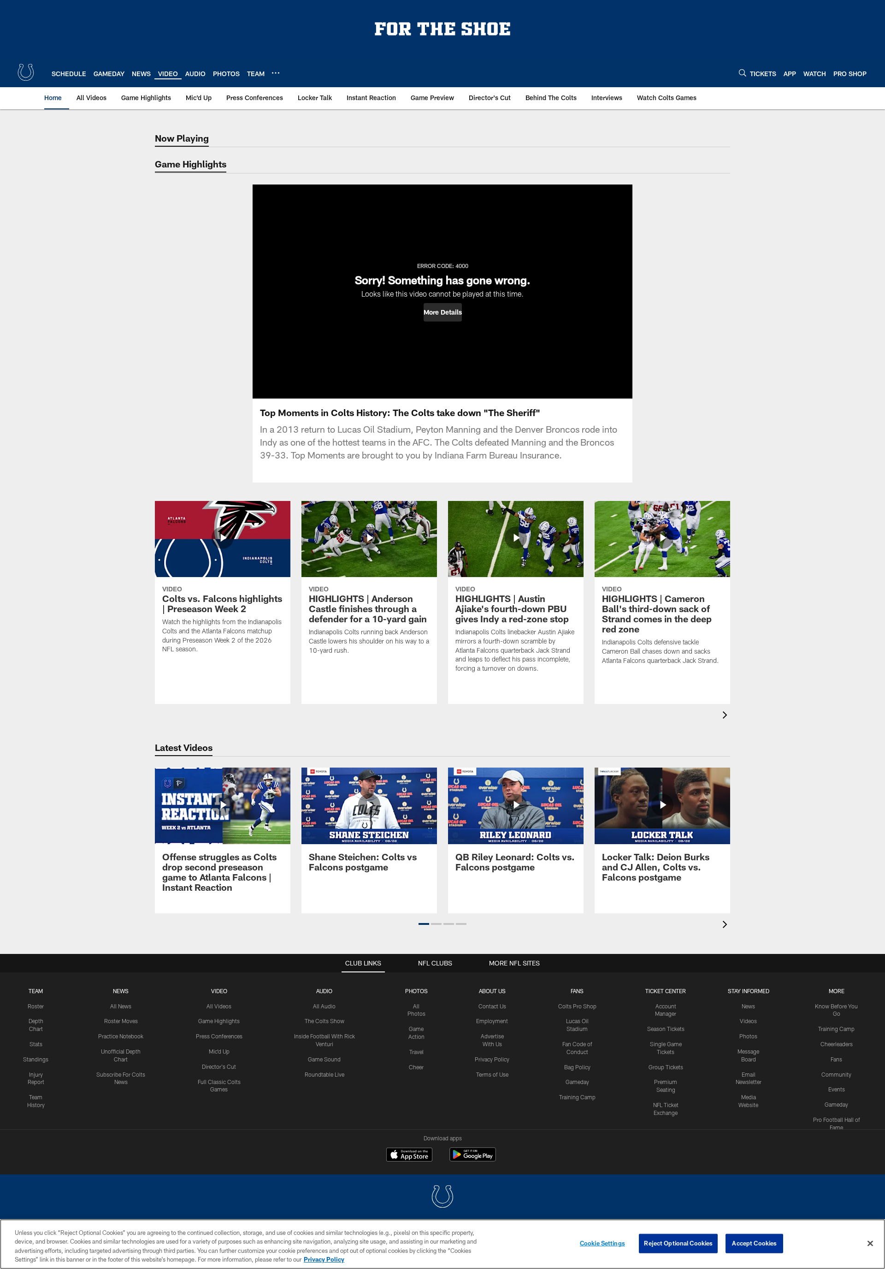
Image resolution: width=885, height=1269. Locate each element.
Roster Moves (121, 1021)
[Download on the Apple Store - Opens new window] (409, 1155)
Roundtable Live (324, 1074)
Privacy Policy (492, 1059)
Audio (324, 991)
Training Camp (577, 1097)
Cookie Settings (602, 1243)
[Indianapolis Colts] (442, 1198)
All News (120, 1006)
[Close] (870, 1243)
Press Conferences (219, 1036)
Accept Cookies (754, 1243)
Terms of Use (492, 1074)
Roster (36, 1006)
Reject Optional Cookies (678, 1243)
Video (219, 991)
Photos (416, 991)
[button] (443, 312)
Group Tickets (666, 1067)
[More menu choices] (275, 73)
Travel (416, 1052)
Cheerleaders (836, 1044)
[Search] (742, 72)
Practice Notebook (120, 1036)
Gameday (577, 1081)
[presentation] (726, 716)
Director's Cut (219, 1066)
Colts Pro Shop (577, 1006)
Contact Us (492, 1006)
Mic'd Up (219, 1051)
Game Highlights (219, 1021)
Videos (748, 1021)
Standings (35, 1059)
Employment (492, 1021)
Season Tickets (665, 1028)
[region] (442, 1244)
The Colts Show (324, 1021)
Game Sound (324, 1059)
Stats (36, 1044)
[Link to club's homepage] (26, 72)
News (121, 991)
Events (836, 1089)
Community (836, 1074)
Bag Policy (577, 1067)
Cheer (416, 1067)
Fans (836, 1059)
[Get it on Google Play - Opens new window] (472, 1159)
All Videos (218, 1006)
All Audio (324, 1006)
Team (36, 991)
